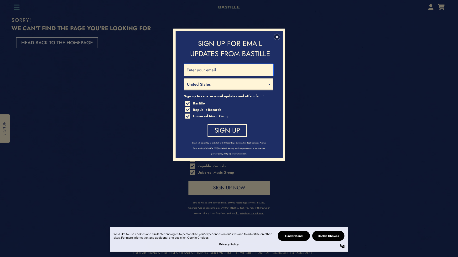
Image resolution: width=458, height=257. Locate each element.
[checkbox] (229, 103)
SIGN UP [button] (227, 130)
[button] (277, 37)
